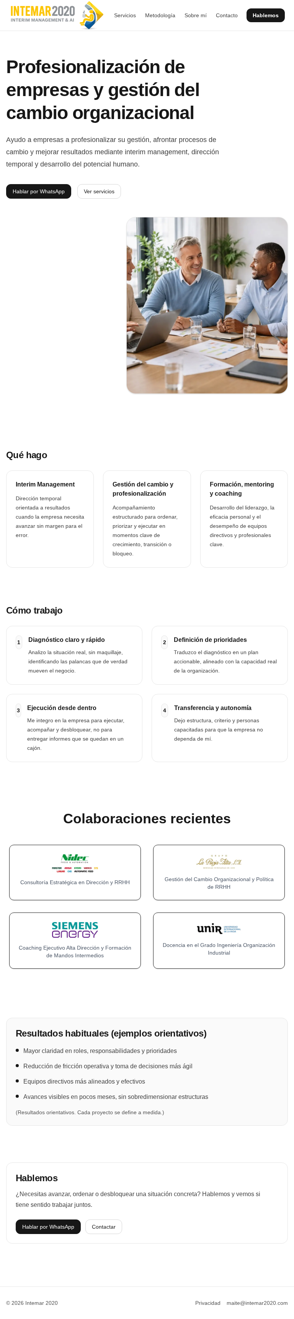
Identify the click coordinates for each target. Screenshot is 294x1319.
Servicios (125, 15)
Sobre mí (196, 15)
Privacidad (207, 1303)
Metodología (160, 15)
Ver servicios (99, 191)
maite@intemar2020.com (257, 1303)
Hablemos (266, 15)
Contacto (227, 15)
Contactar (104, 1227)
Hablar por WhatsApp (39, 191)
